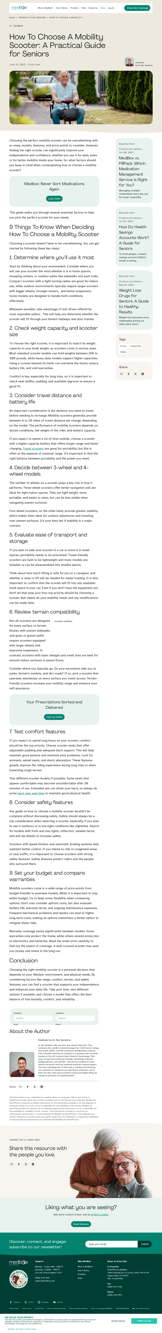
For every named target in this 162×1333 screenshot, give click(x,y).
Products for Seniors (32, 17)
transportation (135, 346)
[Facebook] (27, 1086)
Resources (93, 8)
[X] (34, 1086)
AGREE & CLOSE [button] (144, 1321)
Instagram (45, 1302)
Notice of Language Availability (101, 1308)
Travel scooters (33, 448)
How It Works (62, 8)
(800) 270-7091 (42, 1278)
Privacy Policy (14, 1308)
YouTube (60, 1302)
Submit (144, 1244)
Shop (103, 8)
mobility (123, 352)
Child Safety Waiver (122, 1308)
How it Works (83, 1270)
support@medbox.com (45, 1280)
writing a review (99, 1214)
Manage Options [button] (118, 1321)
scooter (123, 346)
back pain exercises (31, 793)
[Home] (18, 1264)
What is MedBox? (45, 8)
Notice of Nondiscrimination (78, 1308)
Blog (12, 17)
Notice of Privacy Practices (56, 1308)
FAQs (83, 8)
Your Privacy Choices (142, 1308)
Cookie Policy (39, 1308)
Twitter (30, 1302)
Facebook (16, 1302)
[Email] (20, 1086)
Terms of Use (26, 1308)
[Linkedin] (41, 1086)
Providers (74, 8)
